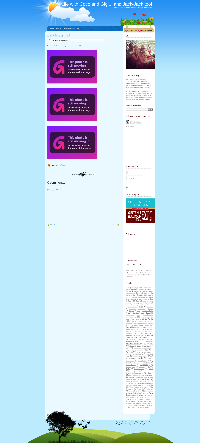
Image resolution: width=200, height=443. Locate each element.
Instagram (143, 341)
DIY (144, 315)
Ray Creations (135, 424)
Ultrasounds (132, 395)
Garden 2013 (138, 325)
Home (52, 29)
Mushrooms (138, 354)
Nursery (135, 356)
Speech (128, 381)
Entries (131, 30)
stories (132, 383)
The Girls (145, 385)
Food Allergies (142, 323)
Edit (78, 29)
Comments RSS (69, 29)
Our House (129, 358)
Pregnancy (144, 365)
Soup (134, 379)
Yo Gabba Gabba (142, 407)
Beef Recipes (132, 299)
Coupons (131, 311)
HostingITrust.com (145, 424)
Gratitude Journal (146, 329)
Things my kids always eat (134, 391)
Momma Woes (147, 352)
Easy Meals (135, 319)
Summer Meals (137, 385)
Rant (151, 369)
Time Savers (149, 391)
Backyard (134, 297)
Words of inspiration (133, 405)
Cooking (150, 309)
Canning (128, 305)
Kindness (132, 346)
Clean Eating (132, 309)
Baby (145, 293)
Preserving (142, 367)
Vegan (149, 395)
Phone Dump (130, 360)
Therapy (148, 389)
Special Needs (145, 379)
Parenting (140, 358)
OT (149, 356)
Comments (144, 30)
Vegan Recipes (130, 397)
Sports (147, 381)
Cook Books (141, 309)
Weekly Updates (131, 401)
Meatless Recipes (139, 348)
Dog (143, 317)
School (150, 373)
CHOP (141, 307)
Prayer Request (131, 365)
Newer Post (112, 225)
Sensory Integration (147, 375)
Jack (151, 344)
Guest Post (147, 331)
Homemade (129, 335)
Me (127, 348)
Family (150, 319)
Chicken (151, 305)
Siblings (137, 377)
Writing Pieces (131, 407)
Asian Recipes (130, 293)
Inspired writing (133, 341)
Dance (142, 313)
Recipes (134, 371)
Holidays (129, 333)
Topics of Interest (133, 393)
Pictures (63, 165)
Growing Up (136, 331)
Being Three (143, 299)
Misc (141, 350)
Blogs (137, 301)
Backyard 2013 (143, 297)
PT (149, 367)
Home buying (144, 333)
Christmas (150, 307)
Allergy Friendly (146, 291)
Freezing (150, 323)
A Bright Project (146, 287)
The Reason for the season (140, 387)
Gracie (133, 329)
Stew (127, 383)
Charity (144, 305)
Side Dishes (144, 377)
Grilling (127, 331)
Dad (129, 313)
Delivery (148, 313)
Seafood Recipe (133, 375)
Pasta (149, 358)
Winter (139, 403)
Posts (130, 173)
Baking (151, 297)
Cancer (147, 303)
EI (143, 319)
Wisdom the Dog (148, 403)
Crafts (138, 311)
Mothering (128, 354)
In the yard (141, 339)
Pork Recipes (136, 362)
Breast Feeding (132, 303)
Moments (139, 352)
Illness (145, 337)
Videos (132, 399)
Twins (151, 393)
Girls (127, 327)
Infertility (150, 339)
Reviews (146, 371)
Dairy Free (136, 313)
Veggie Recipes (141, 397)
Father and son (136, 321)
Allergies (136, 291)
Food (134, 323)
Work (143, 405)
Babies (138, 293)
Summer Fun (141, 383)
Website (148, 399)
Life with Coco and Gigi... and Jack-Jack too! (106, 4)
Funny (129, 325)
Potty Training (147, 362)
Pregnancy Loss (130, 367)
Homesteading (139, 335)
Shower (131, 377)
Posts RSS (59, 29)
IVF (145, 344)
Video (151, 397)
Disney (138, 315)
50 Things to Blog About (133, 287)
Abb (127, 289)
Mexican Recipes (131, 350)
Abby (58, 165)
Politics (128, 362)
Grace (127, 329)
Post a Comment (54, 190)
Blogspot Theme (120, 424)
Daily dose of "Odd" (59, 35)
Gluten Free (147, 327)
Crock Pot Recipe (147, 311)
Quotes (128, 369)
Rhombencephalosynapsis (134, 373)
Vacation (141, 395)
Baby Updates (138, 295)
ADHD (140, 289)
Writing (151, 405)
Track (144, 393)
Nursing (142, 356)
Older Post (53, 225)
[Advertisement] (64, 207)
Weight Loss (143, 401)
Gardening (148, 325)
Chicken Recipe (132, 307)
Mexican (148, 348)
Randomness (139, 369)
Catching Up (136, 305)
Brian (140, 303)
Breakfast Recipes (148, 301)
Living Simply (147, 346)
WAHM (141, 399)
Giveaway (137, 327)
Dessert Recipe (130, 315)
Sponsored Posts (137, 381)
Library (139, 346)
